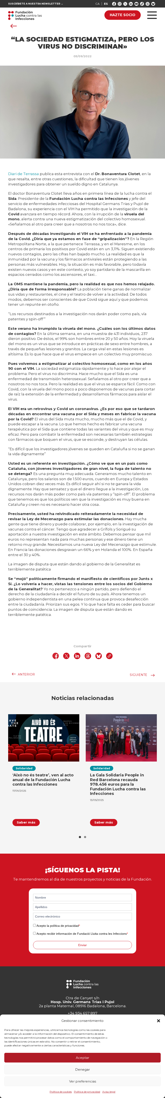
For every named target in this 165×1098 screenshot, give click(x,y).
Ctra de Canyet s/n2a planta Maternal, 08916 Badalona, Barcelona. (82, 1002)
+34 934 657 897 (82, 1013)
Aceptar (82, 1058)
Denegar (82, 1069)
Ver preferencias (82, 1081)
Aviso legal (108, 1091)
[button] (158, 1021)
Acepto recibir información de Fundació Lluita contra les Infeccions (82, 933)
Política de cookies (61, 1091)
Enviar (82, 945)
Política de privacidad (87, 1091)
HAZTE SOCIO (122, 15)
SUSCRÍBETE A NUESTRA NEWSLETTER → (35, 3)
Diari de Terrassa (23, 174)
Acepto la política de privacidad (58, 925)
